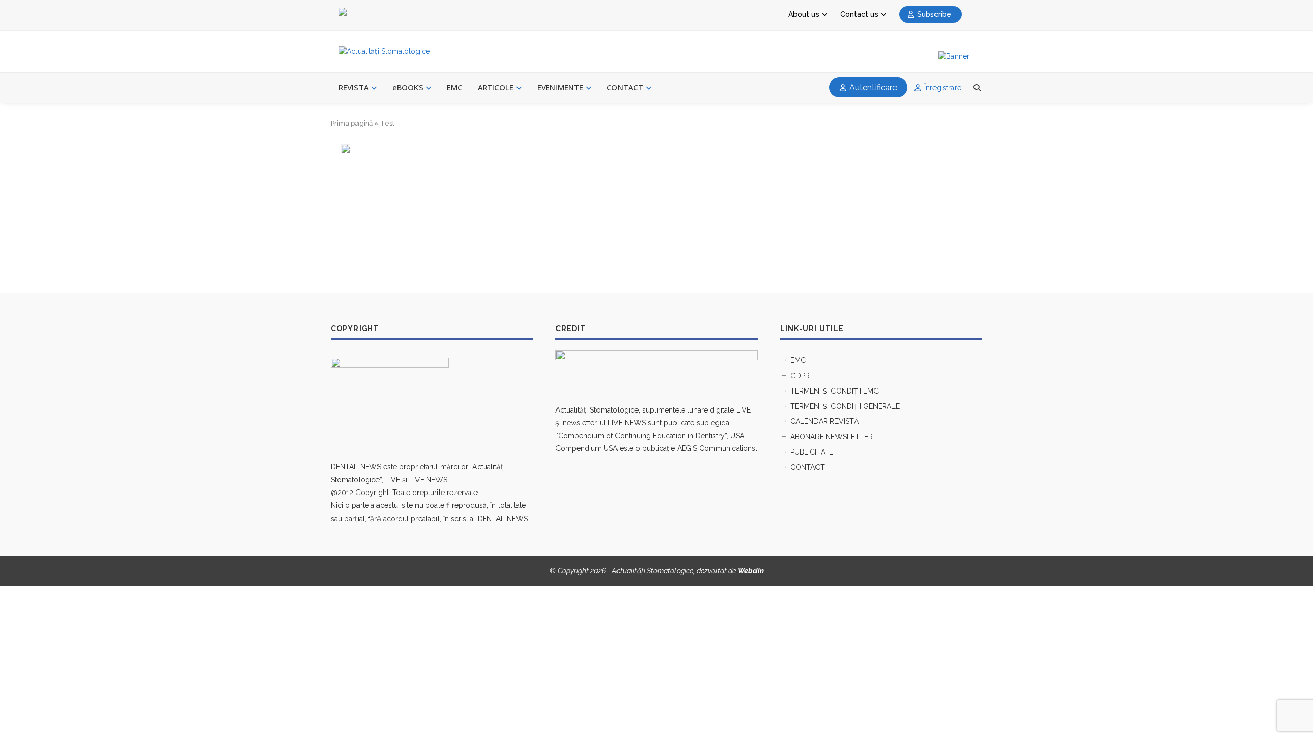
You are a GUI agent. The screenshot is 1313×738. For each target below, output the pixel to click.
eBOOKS (407, 87)
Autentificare (872, 87)
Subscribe (934, 14)
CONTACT (625, 87)
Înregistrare (941, 88)
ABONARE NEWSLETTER (831, 437)
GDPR (800, 376)
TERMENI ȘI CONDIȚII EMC (834, 391)
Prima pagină (352, 123)
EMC (454, 87)
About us (803, 14)
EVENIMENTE (560, 87)
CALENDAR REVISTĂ (824, 421)
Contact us (859, 14)
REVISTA (354, 87)
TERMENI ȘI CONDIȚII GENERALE (845, 406)
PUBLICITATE (811, 452)
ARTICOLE (495, 87)
